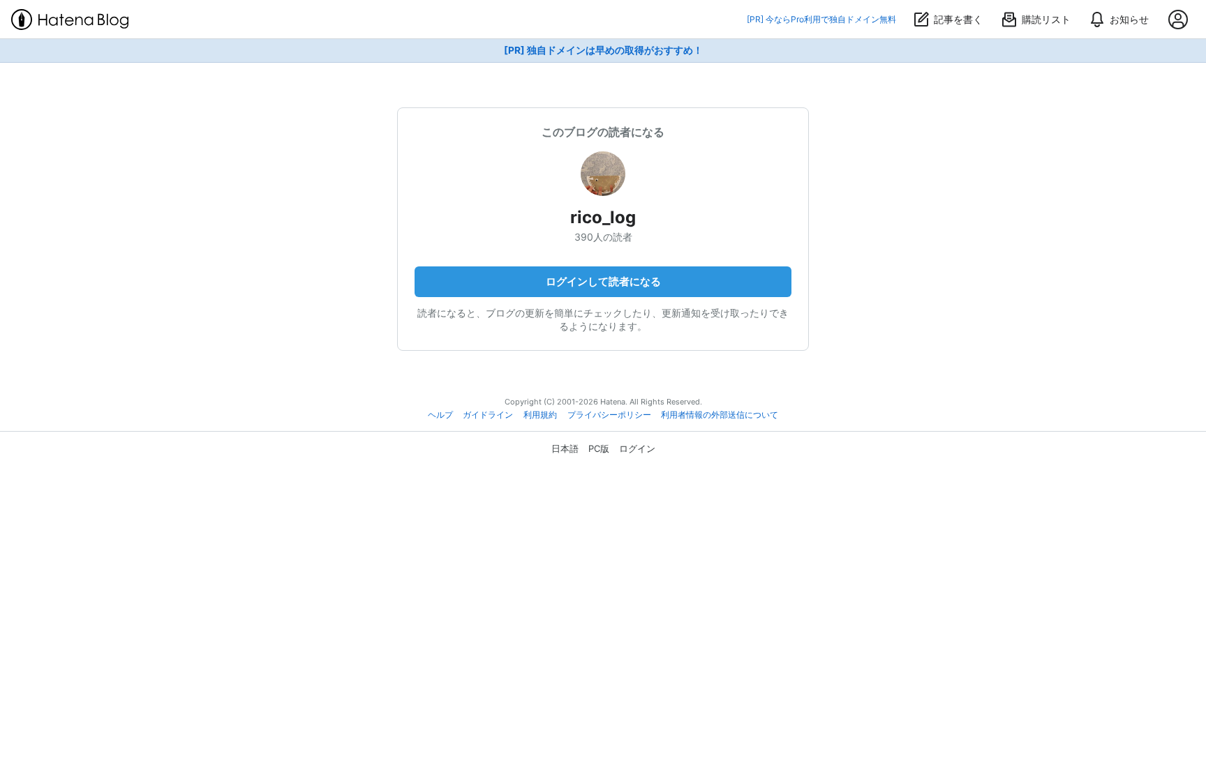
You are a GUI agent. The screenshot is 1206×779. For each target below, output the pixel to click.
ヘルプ (440, 415)
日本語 (565, 448)
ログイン (637, 448)
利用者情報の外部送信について (719, 415)
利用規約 (540, 415)
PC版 (598, 448)
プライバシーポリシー (609, 415)
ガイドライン (488, 415)
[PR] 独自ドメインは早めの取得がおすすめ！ (603, 50)
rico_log (603, 217)
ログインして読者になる (603, 281)
